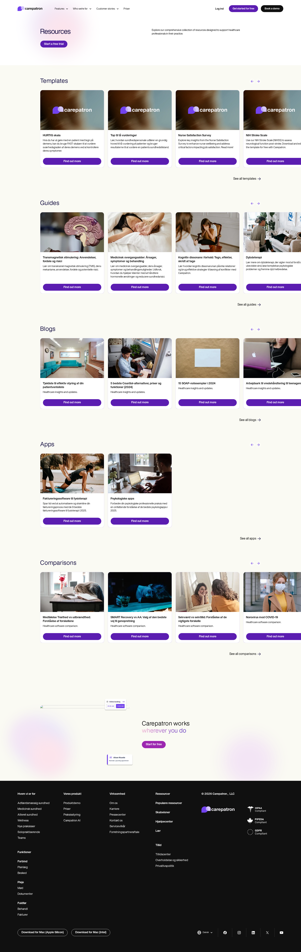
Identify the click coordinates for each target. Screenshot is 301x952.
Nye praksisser (26, 826)
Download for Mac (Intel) (90, 932)
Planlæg (23, 867)
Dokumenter (25, 894)
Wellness (23, 820)
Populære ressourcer (169, 803)
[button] (252, 81)
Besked (22, 873)
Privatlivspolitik (165, 866)
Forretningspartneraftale (124, 832)
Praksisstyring (71, 815)
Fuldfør (22, 903)
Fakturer (23, 915)
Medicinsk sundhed (30, 809)
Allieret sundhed (28, 815)
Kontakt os (116, 820)
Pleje (21, 882)
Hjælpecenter (164, 821)
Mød (20, 888)
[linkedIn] (253, 933)
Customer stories (105, 9)
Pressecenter (118, 815)
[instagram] (239, 933)
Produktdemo (71, 803)
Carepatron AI (71, 820)
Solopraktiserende (29, 832)
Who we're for (80, 9)
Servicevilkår (117, 826)
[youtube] (281, 933)
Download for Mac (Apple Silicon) (42, 932)
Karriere (114, 809)
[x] (267, 933)
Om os (113, 803)
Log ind (219, 9)
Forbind (22, 861)
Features (59, 9)
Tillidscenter (163, 854)
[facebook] (225, 933)
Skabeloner (163, 812)
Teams (22, 838)
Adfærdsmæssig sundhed (34, 803)
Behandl (23, 909)
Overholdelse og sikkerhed (172, 860)
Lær (158, 831)
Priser (127, 9)
